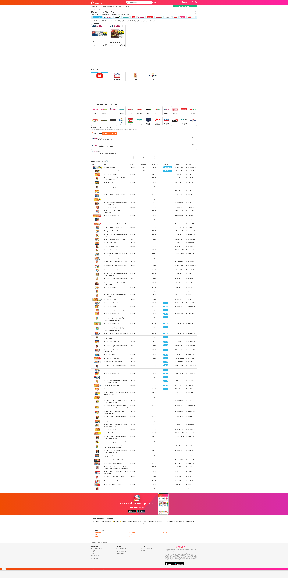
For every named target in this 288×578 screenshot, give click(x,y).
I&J (99, 9)
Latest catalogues (101, 6)
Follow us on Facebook (121, 550)
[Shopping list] (195, 2)
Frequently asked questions (97, 548)
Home (93, 6)
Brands (92, 553)
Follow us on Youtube (120, 553)
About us (93, 557)
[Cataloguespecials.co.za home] (97, 2)
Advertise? (93, 550)
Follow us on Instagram (121, 551)
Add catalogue (94, 558)
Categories (121, 6)
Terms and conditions (124, 569)
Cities (127, 6)
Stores (115, 6)
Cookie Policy (139, 569)
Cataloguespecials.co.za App (97, 555)
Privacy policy (132, 569)
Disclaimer (116, 569)
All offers (96, 9)
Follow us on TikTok (120, 555)
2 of (95, 23)
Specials (109, 6)
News (92, 560)
